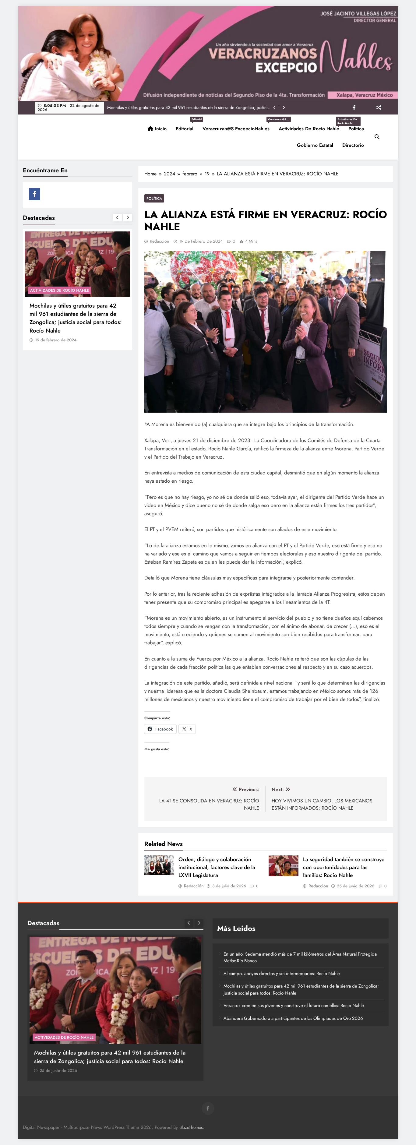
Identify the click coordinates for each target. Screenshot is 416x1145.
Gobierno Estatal (315, 145)
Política (154, 198)
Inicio (160, 128)
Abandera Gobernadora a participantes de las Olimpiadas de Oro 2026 (293, 1018)
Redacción (159, 241)
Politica (356, 128)
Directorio (353, 145)
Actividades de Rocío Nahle (311, 126)
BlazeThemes (191, 1127)
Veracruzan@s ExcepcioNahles (238, 126)
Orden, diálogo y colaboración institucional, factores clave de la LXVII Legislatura (216, 867)
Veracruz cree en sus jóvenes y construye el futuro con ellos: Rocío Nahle (294, 1005)
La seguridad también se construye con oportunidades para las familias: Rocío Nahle (343, 867)
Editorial (187, 126)
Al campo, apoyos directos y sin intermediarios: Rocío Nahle (282, 973)
